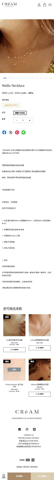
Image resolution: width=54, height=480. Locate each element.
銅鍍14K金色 (20, 113)
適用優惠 (5, 100)
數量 (3, 119)
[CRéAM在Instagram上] (27, 430)
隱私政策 (26, 467)
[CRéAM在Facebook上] (19, 430)
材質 (3, 112)
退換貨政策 (34, 467)
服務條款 (19, 467)
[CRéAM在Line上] (34, 430)
